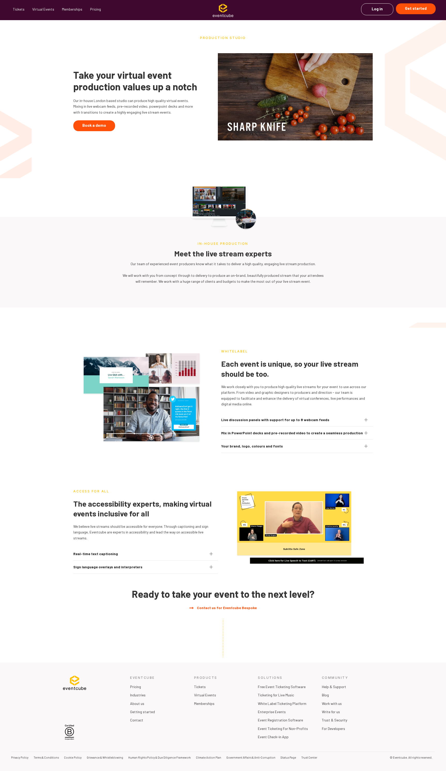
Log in (377, 8)
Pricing (95, 9)
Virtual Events (43, 9)
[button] (297, 419)
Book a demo (94, 125)
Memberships (72, 9)
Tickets (19, 9)
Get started (416, 8)
